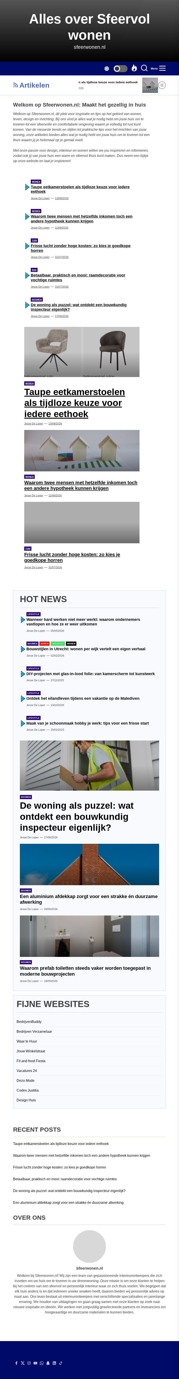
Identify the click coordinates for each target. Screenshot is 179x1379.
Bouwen (37, 299)
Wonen (36, 181)
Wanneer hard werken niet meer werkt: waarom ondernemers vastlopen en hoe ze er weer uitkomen (83, 622)
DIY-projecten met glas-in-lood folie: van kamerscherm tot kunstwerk (90, 674)
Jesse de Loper (40, 198)
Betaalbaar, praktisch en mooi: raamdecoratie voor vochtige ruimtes (65, 1179)
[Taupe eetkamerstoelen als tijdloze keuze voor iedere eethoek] (81, 352)
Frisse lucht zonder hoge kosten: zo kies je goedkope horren (59, 1167)
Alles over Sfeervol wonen (89, 26)
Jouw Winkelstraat (31, 1051)
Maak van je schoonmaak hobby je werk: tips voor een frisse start (87, 723)
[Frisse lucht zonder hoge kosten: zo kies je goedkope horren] (81, 522)
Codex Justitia (28, 1090)
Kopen (44, 643)
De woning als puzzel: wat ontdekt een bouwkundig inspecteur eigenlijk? (77, 816)
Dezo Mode (25, 1080)
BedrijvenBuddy (29, 1022)
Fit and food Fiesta (31, 1061)
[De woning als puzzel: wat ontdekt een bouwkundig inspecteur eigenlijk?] (89, 765)
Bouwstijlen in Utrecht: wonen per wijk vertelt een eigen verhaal (85, 649)
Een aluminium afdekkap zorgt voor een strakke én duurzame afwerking (68, 1202)
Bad (34, 270)
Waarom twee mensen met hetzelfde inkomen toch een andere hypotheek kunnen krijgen (82, 218)
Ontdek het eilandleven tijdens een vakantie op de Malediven (82, 698)
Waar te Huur (27, 1041)
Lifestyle (34, 614)
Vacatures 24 (27, 1071)
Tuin (34, 240)
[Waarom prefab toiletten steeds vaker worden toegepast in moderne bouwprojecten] (89, 936)
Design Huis (26, 1100)
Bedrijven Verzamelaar (34, 1031)
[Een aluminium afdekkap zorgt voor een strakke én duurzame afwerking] (89, 864)
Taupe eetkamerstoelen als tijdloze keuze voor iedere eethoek (84, 82)
